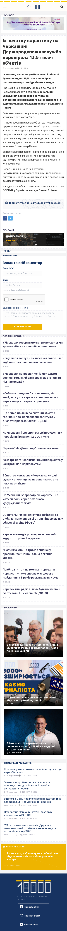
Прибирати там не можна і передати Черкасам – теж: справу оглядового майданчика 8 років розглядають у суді (30, 573)
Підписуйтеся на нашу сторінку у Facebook (34, 203)
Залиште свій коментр (15, 308)
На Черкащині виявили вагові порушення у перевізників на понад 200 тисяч (32, 434)
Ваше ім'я (8, 268)
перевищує (31, 190)
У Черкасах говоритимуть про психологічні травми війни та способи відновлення (33, 344)
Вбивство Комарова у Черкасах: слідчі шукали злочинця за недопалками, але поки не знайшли (30, 479)
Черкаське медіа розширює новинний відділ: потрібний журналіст (29, 536)
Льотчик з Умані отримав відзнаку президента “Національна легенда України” (28, 554)
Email (5, 280)
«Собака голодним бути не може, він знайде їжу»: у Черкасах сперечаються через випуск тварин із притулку (30, 397)
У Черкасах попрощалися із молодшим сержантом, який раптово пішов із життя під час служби (32, 377)
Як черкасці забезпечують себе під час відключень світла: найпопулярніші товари (33, 856)
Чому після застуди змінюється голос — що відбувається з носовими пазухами (33, 360)
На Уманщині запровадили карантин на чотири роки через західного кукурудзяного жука (30, 499)
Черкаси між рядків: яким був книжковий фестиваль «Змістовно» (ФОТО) (31, 591)
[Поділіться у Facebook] (5, 218)
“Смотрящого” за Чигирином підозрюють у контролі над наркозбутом (33, 462)
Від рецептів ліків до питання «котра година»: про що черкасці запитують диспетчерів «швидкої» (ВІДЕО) (29, 417)
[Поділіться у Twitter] (10, 218)
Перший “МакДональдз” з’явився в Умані (31, 448)
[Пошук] (61, 7)
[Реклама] (33, 23)
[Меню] (5, 7)
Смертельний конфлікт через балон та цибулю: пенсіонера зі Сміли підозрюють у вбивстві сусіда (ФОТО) (33, 518)
